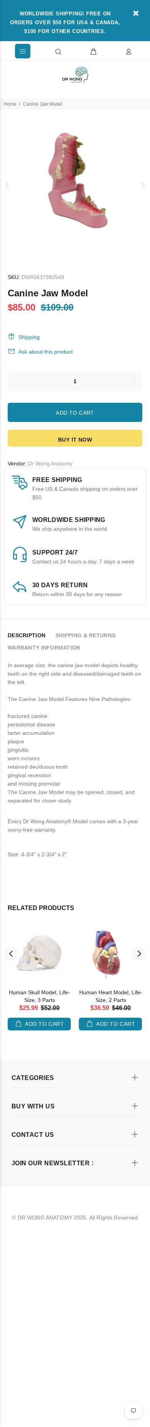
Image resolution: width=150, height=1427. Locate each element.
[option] (75, 185)
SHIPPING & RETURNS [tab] (85, 635)
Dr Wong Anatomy (50, 463)
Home (10, 104)
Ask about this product (45, 352)
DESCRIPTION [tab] (26, 635)
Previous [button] (7, 185)
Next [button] (142, 185)
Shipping (29, 337)
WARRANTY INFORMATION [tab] (44, 648)
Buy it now (75, 440)
